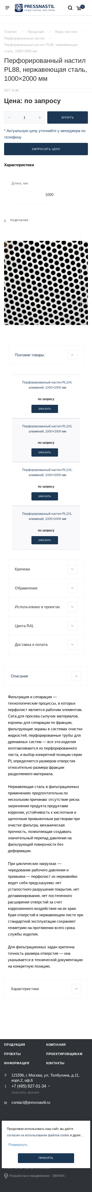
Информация (16, 1063)
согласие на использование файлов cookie (38, 1135)
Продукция (14, 1045)
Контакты (55, 1063)
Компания (56, 1045)
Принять (46, 1157)
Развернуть (17, 1144)
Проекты (12, 1054)
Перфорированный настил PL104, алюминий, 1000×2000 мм (47, 385)
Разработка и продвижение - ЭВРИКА (37, 1176)
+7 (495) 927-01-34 (29, 1086)
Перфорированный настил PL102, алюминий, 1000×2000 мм (47, 472)
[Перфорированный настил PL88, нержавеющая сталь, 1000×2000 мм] (46, 283)
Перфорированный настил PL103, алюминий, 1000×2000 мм (47, 429)
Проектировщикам (64, 1054)
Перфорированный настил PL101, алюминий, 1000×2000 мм (47, 516)
